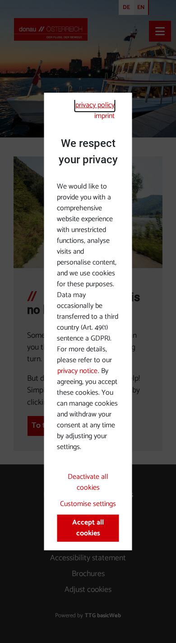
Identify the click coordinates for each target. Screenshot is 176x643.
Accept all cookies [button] (88, 527)
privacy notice (77, 371)
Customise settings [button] (88, 504)
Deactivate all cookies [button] (88, 482)
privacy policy (95, 105)
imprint (104, 116)
